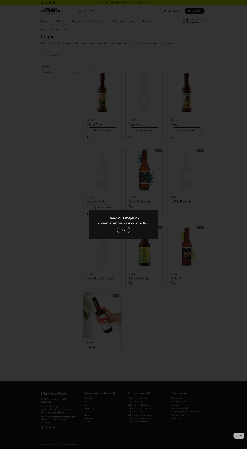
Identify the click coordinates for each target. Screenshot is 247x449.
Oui (123, 230)
